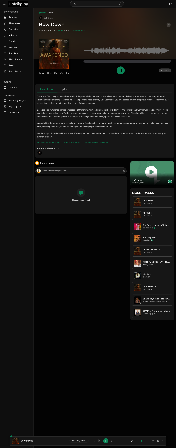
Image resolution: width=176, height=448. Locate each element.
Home (43, 13)
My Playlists (15, 106)
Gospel (59, 30)
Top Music (14, 29)
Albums (13, 35)
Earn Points (15, 71)
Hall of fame (15, 59)
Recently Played (17, 100)
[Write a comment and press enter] (80, 171)
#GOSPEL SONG (53, 143)
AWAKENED (79, 30)
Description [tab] (47, 89)
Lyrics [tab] (64, 89)
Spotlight (14, 41)
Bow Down (52, 24)
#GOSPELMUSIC (67, 143)
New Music (14, 23)
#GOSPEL (41, 143)
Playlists (13, 53)
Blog (11, 65)
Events (13, 87)
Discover (13, 17)
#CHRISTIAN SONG (83, 143)
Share (166, 70)
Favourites (15, 112)
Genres (13, 47)
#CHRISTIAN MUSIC (100, 143)
